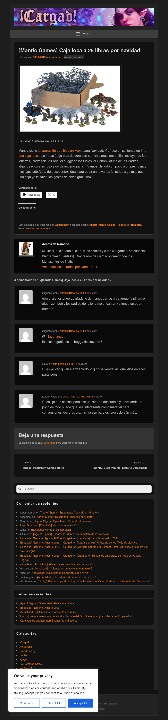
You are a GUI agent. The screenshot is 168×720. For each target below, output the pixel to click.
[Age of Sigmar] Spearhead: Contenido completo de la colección (71, 534)
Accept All (80, 703)
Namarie (56, 57)
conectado (50, 442)
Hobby (23, 655)
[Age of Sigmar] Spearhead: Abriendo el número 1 (69, 512)
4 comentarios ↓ (74, 57)
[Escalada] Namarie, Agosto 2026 (59, 525)
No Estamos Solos (30, 664)
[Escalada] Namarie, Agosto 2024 (97, 538)
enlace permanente (38, 228)
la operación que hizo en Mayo (60, 150)
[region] (53, 690)
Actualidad (61, 225)
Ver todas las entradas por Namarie (69, 266)
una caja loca (28, 155)
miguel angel (54, 336)
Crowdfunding (27, 651)
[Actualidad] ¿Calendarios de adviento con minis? (63, 564)
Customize (27, 703)
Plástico (121, 225)
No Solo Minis (27, 668)
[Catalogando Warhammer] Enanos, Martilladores (48, 620)
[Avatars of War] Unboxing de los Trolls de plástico (107, 542)
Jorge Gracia (27, 525)
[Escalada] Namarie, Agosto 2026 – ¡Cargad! (46, 538)
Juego (23, 659)
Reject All (54, 703)
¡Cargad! (24, 642)
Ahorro (93, 225)
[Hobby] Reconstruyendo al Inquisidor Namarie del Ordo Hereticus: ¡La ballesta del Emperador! (94, 581)
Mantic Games (107, 225)
